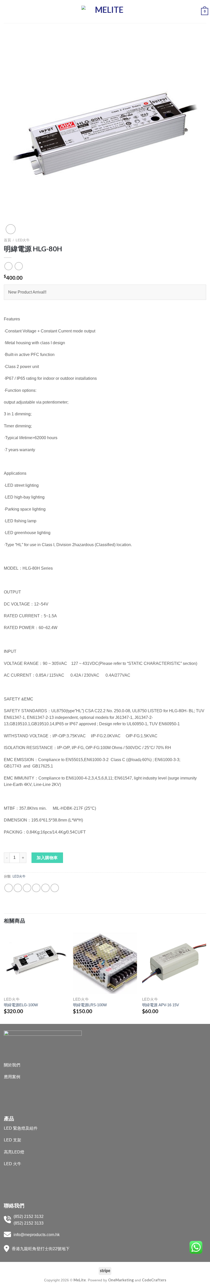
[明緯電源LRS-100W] (105, 962)
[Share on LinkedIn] (54, 888)
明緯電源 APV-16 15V (160, 1005)
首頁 (7, 240)
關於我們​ (12, 1065)
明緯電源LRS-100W (90, 1005)
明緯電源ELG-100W (21, 1005)
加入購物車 (47, 857)
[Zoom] (11, 229)
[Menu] (69, 11)
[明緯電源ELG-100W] (36, 962)
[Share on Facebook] (18, 888)
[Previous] (4, 976)
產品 (9, 1118)
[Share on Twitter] (27, 888)
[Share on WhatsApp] (8, 888)
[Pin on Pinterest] (45, 888)
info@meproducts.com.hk (37, 1234)
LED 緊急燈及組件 (21, 1128)
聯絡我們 (14, 1205)
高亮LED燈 (14, 1152)
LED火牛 (23, 240)
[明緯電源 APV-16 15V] (174, 962)
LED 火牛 (12, 1164)
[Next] (206, 976)
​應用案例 (12, 1077)
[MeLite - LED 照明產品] (107, 11)
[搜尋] (195, 11)
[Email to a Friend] (36, 888)
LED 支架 (12, 1140)
